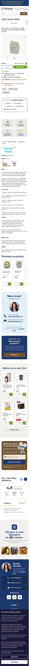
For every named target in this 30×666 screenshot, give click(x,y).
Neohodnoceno (14, 23)
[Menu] (27, 9)
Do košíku (20, 67)
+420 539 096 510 (15, 578)
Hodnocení (6, 92)
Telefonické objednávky (7, 134)
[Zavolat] (24, 9)
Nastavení (14, 657)
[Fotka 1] (14, 57)
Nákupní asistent (18, 100)
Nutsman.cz (9, 597)
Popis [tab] (4, 142)
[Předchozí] (21, 479)
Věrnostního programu (14, 77)
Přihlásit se (14, 355)
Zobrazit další (14, 430)
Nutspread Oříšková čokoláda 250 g (21, 414)
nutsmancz (14, 597)
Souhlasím (14, 662)
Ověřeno (21, 503)
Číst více (4, 31)
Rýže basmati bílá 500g (18, 272)
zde (9, 653)
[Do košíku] (11, 394)
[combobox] (14, 14)
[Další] (25, 479)
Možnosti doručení (9, 75)
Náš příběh (14, 608)
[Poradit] (12, 373)
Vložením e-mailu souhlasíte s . (12, 466)
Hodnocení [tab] (21, 142)
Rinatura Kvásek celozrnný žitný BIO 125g (21, 386)
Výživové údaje (13, 89)
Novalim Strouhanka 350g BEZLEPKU (7, 414)
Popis (4, 89)
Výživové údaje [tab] (11, 142)
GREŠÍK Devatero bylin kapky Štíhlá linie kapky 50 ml (7, 386)
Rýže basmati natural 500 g (6, 272)
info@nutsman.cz (15, 583)
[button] (7, 103)
